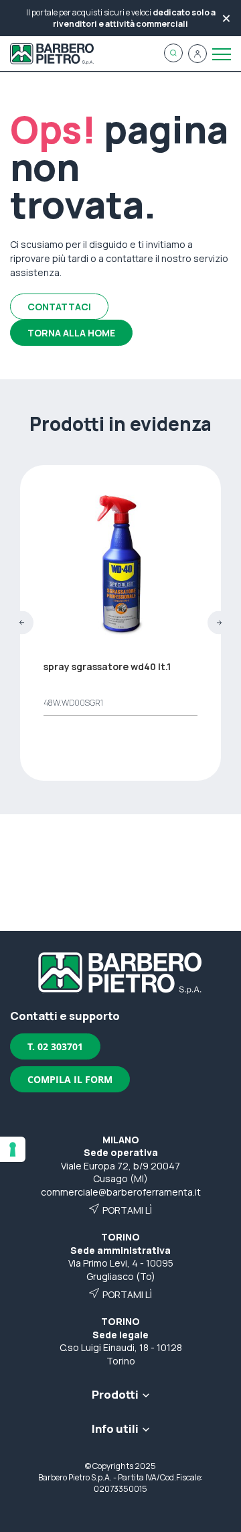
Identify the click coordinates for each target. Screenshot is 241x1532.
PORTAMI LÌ (127, 1210)
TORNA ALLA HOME (71, 332)
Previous (21, 623)
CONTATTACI (59, 306)
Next (219, 623)
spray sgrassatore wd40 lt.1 (107, 666)
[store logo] (52, 53)
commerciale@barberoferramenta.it (121, 1192)
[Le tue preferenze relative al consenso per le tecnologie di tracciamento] (12, 1149)
